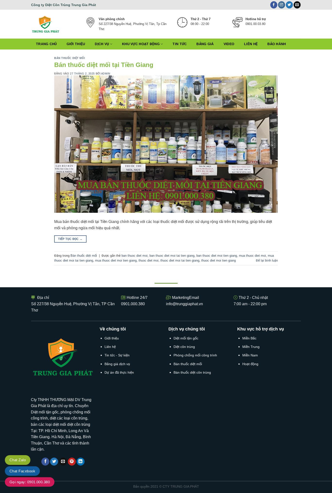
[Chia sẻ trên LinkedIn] (81, 462)
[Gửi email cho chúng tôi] (297, 4)
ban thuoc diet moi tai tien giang (171, 255)
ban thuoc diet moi (135, 255)
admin (105, 73)
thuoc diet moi (148, 260)
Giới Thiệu (76, 44)
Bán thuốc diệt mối (69, 58)
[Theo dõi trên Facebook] (273, 4)
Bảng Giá (205, 44)
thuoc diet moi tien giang (218, 260)
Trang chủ (46, 44)
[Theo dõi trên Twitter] (289, 4)
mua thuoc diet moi (252, 255)
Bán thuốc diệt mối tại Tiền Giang (103, 64)
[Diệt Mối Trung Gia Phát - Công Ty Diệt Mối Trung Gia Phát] (52, 24)
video (229, 44)
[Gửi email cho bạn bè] (63, 462)
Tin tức (180, 44)
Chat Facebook (22, 471)
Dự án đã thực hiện (119, 372)
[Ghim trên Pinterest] (72, 462)
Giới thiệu (112, 338)
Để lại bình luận (267, 260)
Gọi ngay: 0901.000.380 (29, 482)
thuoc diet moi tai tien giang (179, 260)
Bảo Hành (276, 44)
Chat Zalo (17, 460)
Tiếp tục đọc (70, 239)
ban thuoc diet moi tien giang (216, 255)
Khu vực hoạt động (141, 44)
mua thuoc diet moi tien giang (116, 260)
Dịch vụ (102, 44)
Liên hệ (251, 44)
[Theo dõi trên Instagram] (281, 4)
